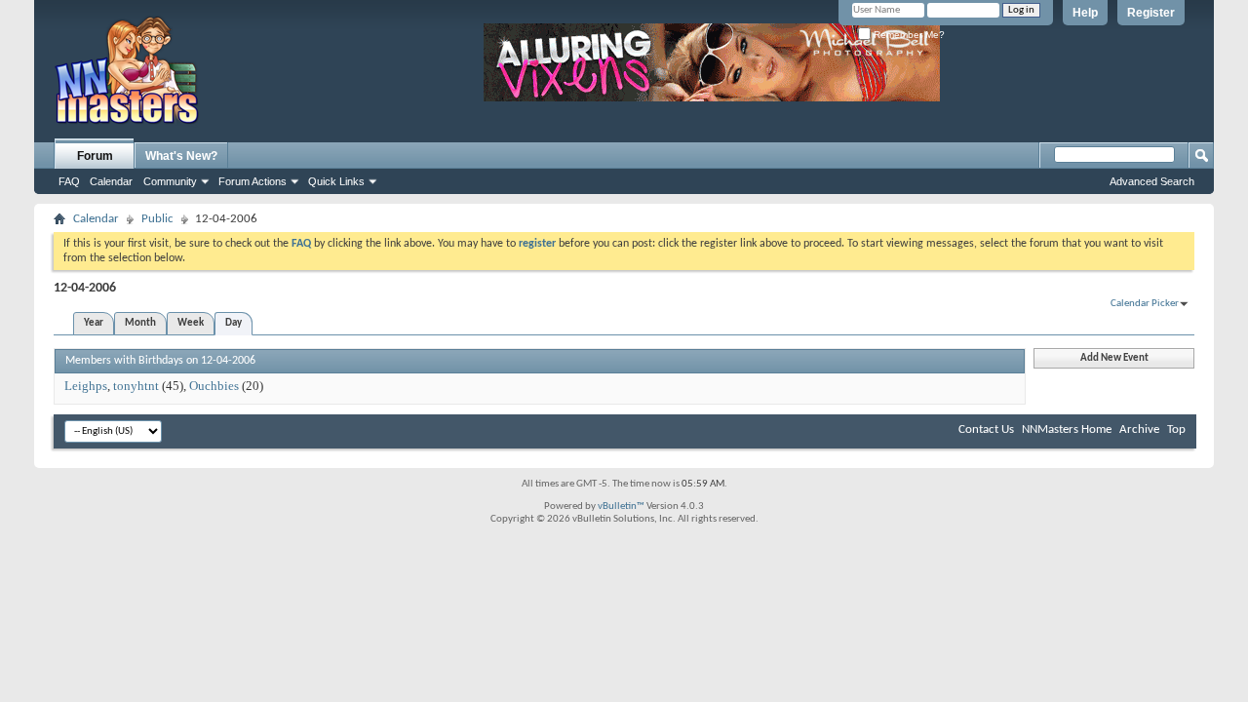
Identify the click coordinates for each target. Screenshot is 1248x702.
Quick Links (336, 181)
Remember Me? (908, 34)
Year (93, 323)
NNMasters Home (1067, 429)
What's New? (181, 156)
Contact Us (986, 429)
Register (1151, 13)
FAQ (69, 181)
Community (170, 181)
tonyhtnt (136, 385)
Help (1085, 13)
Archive (1139, 429)
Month (140, 323)
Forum (95, 156)
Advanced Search (1152, 181)
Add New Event (1114, 358)
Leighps (85, 385)
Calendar (111, 181)
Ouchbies (214, 385)
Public (157, 219)
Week (190, 323)
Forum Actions (252, 181)
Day (233, 323)
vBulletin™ (621, 506)
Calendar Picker (1145, 303)
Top (1176, 429)
